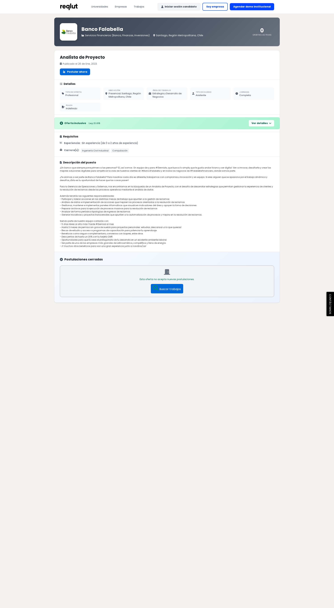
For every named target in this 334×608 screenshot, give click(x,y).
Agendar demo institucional (253, 7)
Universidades (99, 6)
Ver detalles (260, 123)
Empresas (121, 6)
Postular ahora (77, 72)
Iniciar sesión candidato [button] (181, 6)
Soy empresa (215, 6)
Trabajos (139, 6)
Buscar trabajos (170, 289)
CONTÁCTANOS (330, 304)
